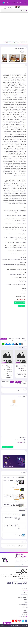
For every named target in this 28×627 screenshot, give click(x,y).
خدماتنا (26, 596)
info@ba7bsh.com (22, 616)
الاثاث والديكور (21, 42)
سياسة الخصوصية (24, 594)
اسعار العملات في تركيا (23, 604)
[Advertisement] (14, 26)
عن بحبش (25, 592)
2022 (12, 546)
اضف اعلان (8, 623)
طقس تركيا (25, 606)
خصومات (23, 546)
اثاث (19, 546)
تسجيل (12, 382)
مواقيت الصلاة (24, 607)
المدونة (26, 602)
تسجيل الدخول (17, 382)
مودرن (16, 546)
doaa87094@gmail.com (19, 439)
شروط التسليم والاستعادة (22, 597)
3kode (19, 626)
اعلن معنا (25, 599)
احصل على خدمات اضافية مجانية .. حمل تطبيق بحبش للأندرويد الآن (16, 2)
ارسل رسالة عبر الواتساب (19, 302)
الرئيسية (26, 42)
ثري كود (9, 626)
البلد (11, 7)
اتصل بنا (26, 601)
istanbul (23, 615)
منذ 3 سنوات (22, 53)
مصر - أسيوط (22, 51)
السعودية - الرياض (21, 368)
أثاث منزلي (16, 42)
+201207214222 (21, 306)
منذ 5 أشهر (23, 370)
